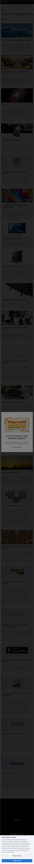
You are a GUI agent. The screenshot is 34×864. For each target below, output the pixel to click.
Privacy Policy (5, 850)
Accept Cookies (17, 860)
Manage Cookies (17, 855)
